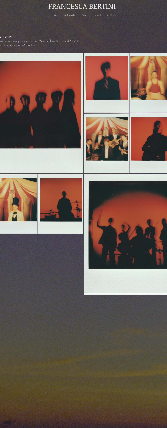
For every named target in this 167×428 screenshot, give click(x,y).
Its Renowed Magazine (21, 45)
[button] (55, 14)
